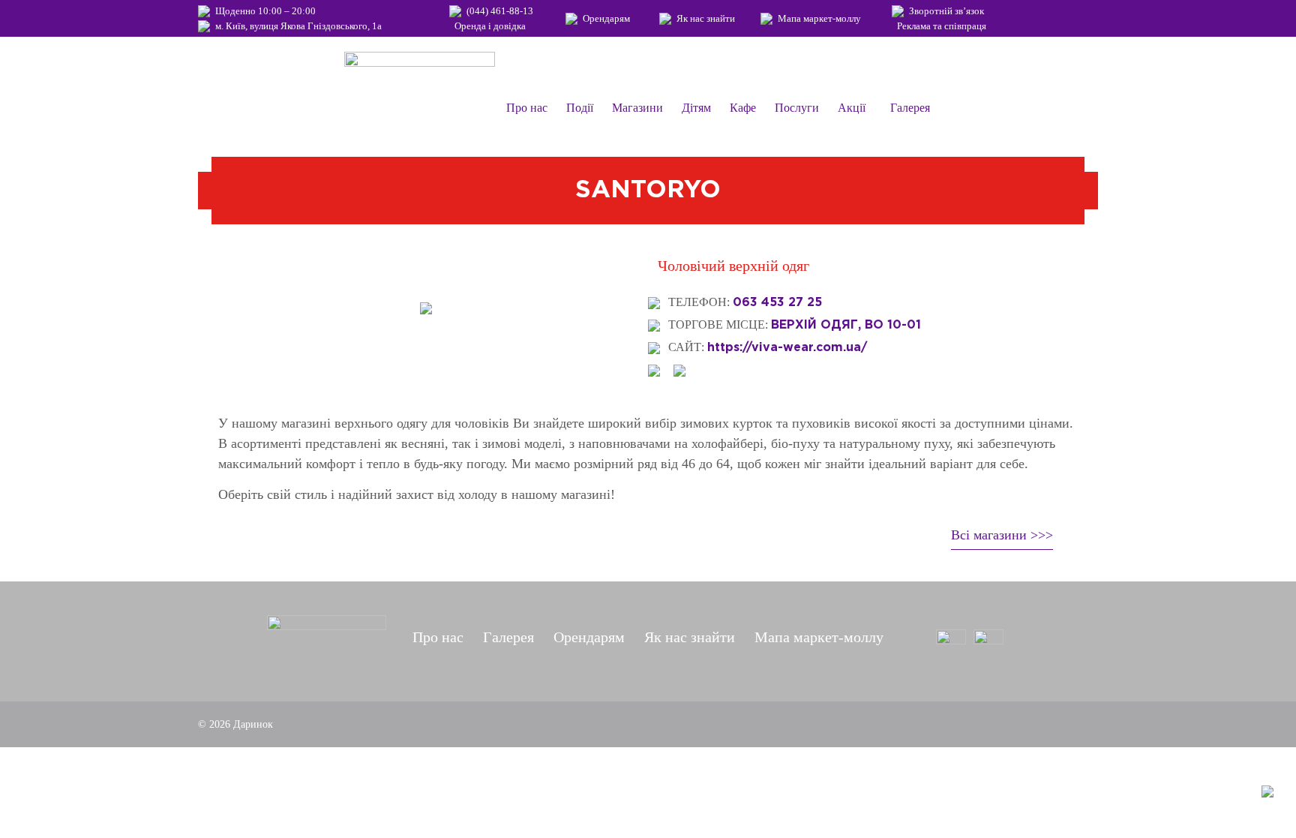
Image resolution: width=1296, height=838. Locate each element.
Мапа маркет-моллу (819, 18)
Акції (852, 107)
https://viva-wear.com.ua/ (787, 347)
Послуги (797, 107)
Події (579, 107)
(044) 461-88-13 (499, 11)
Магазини (637, 107)
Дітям (696, 107)
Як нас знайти (705, 18)
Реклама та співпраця (941, 26)
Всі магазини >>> (1002, 534)
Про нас (527, 107)
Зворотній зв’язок (946, 11)
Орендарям (606, 18)
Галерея (910, 107)
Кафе (743, 107)
